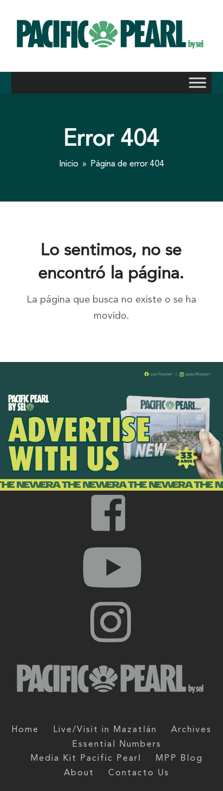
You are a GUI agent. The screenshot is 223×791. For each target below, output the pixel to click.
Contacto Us (138, 773)
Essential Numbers (116, 744)
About (79, 773)
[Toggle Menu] (197, 83)
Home (25, 730)
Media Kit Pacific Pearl (85, 758)
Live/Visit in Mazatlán (105, 730)
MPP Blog (179, 758)
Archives (191, 730)
